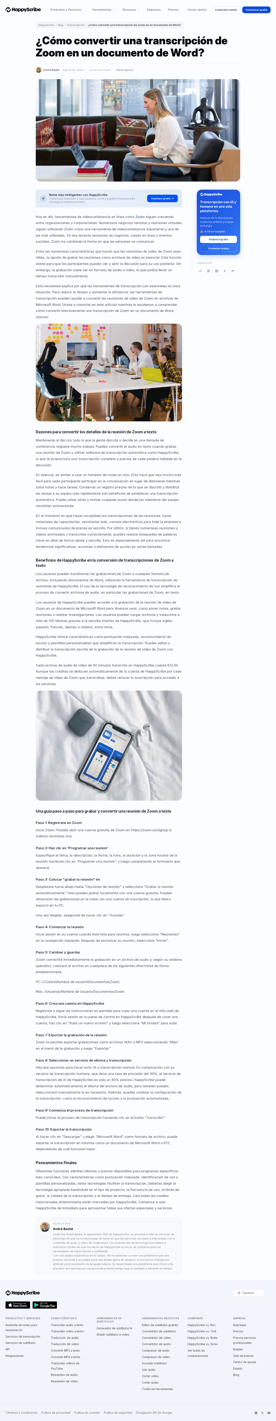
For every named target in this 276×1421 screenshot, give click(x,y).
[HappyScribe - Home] (23, 9)
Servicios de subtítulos (20, 1342)
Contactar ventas (226, 9)
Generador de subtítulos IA (114, 1328)
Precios (173, 9)
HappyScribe (46, 25)
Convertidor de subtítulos (159, 1331)
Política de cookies (87, 1412)
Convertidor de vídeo (156, 1337)
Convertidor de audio (156, 1344)
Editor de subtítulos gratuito (160, 1325)
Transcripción (75, 25)
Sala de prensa (243, 1355)
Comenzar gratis (256, 9)
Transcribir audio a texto (67, 1325)
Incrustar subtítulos (154, 1363)
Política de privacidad (55, 1412)
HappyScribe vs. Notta (202, 1337)
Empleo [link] (238, 1349)
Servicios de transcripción (22, 1336)
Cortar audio (150, 1382)
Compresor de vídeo (156, 1357)
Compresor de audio (156, 1350)
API (7, 1349)
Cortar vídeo (150, 1376)
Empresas (154, 9)
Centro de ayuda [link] (244, 1362)
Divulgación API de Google (154, 1412)
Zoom (140, 217)
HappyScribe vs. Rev (202, 1325)
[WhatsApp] (208, 271)
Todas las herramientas (157, 1389)
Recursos (129, 9)
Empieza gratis (218, 239)
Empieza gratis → (162, 198)
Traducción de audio (65, 1337)
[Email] (232, 271)
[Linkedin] (256, 1413)
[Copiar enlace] (200, 271)
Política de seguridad (118, 1412)
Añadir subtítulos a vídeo (113, 1334)
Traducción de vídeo (65, 1344)
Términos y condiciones (21, 1412)
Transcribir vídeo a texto (67, 1331)
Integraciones (14, 1355)
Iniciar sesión (197, 9)
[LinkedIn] (216, 271)
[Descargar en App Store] (17, 1305)
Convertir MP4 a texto (65, 1357)
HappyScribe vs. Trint (202, 1331)
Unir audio (149, 1369)
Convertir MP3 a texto (65, 1350)
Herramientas (101, 9)
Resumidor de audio (64, 1374)
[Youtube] (269, 1413)
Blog (60, 25)
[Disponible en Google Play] (45, 1305)
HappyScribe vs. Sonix (203, 1344)
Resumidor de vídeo (64, 1381)
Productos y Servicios (66, 9)
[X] (224, 271)
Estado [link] (237, 1368)
